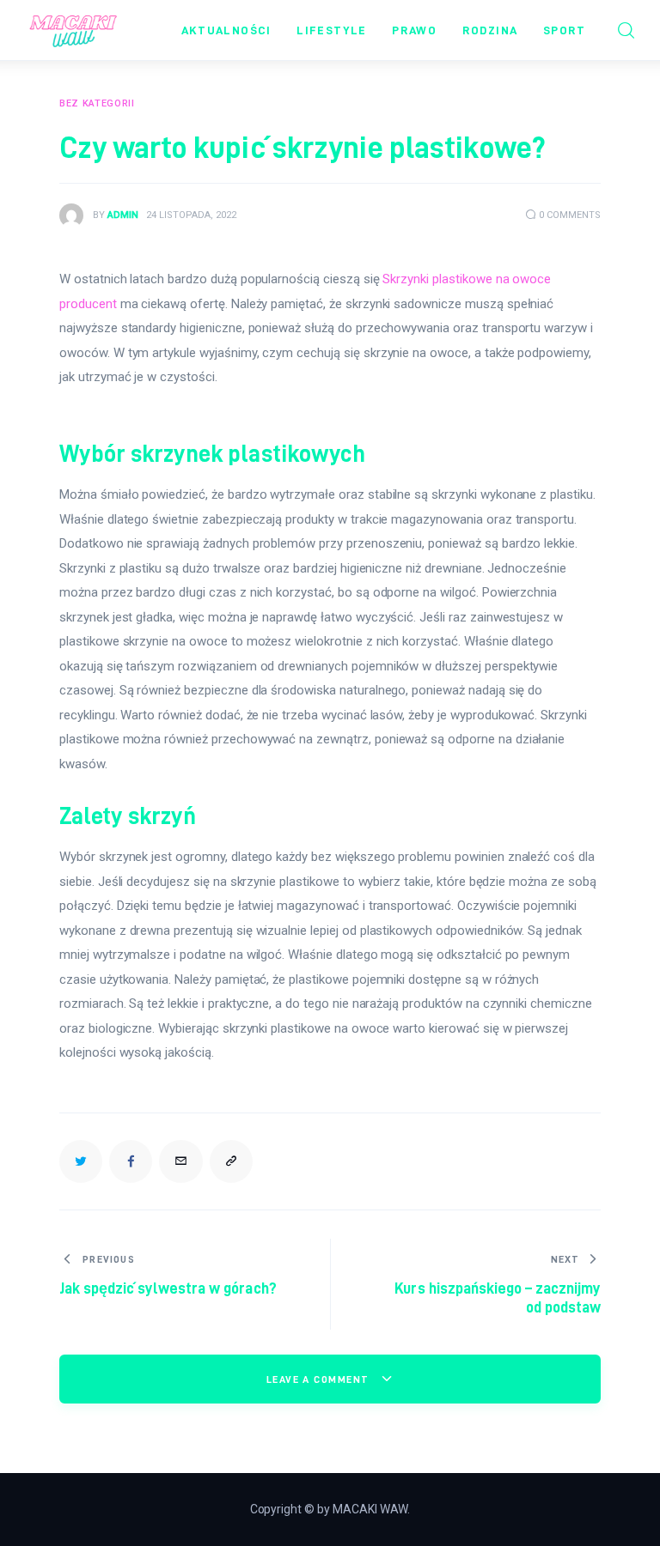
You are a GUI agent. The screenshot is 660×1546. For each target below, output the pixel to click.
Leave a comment (319, 1379)
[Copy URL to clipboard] (231, 1161)
